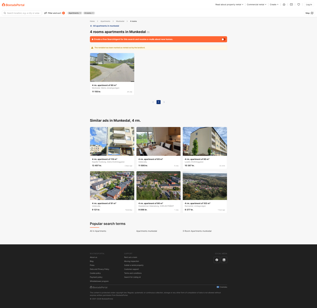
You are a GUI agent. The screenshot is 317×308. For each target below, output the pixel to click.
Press (92, 265)
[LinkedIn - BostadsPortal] (224, 260)
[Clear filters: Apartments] (80, 13)
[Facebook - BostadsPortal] (217, 260)
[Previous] (153, 102)
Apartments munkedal (146, 231)
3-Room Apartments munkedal (197, 231)
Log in (309, 4)
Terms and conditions (133, 273)
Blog (91, 261)
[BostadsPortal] (13, 4)
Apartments (105, 21)
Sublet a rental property (134, 265)
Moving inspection (131, 261)
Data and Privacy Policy (99, 269)
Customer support (131, 269)
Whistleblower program (99, 281)
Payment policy (96, 277)
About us (93, 257)
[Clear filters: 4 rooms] (93, 13)
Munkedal (120, 21)
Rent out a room (130, 257)
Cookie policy (95, 273)
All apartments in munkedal (106, 26)
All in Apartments (98, 231)
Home (92, 21)
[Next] (164, 102)
